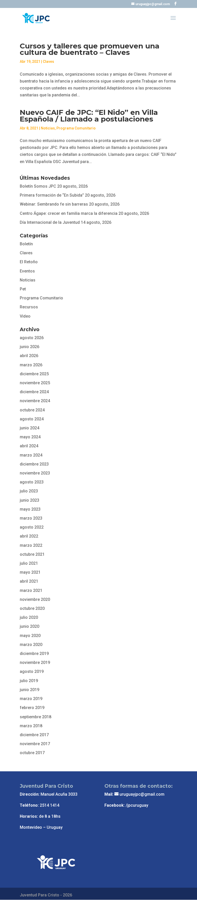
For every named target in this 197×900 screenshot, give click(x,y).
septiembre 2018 (35, 716)
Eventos (27, 271)
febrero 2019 (32, 707)
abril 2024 (29, 445)
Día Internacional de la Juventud (50, 222)
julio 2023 (29, 491)
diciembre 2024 (34, 391)
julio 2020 (29, 617)
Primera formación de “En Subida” (52, 195)
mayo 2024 (30, 436)
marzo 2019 (31, 698)
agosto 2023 (32, 482)
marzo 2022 (31, 545)
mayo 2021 (30, 572)
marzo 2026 (31, 364)
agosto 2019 (32, 671)
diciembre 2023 (34, 464)
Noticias (48, 128)
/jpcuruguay (137, 805)
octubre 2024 (32, 410)
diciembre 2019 (34, 653)
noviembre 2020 (35, 599)
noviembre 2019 (35, 662)
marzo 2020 (31, 644)
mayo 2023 (30, 509)
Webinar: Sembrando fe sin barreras (54, 204)
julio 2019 (29, 680)
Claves (48, 61)
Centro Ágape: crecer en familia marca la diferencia (68, 213)
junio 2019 (29, 689)
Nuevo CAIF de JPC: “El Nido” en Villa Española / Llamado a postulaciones (89, 115)
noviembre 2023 (35, 473)
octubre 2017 (32, 752)
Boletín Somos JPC (38, 186)
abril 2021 (29, 581)
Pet (23, 289)
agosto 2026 (32, 337)
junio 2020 (29, 626)
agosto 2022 (32, 527)
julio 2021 (29, 563)
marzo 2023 (31, 518)
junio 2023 (29, 500)
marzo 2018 (31, 725)
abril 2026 (29, 355)
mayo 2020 (30, 635)
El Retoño (29, 261)
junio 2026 (29, 346)
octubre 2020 (32, 608)
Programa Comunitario (76, 128)
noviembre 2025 (35, 382)
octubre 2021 (32, 554)
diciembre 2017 (34, 734)
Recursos (29, 307)
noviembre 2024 (35, 400)
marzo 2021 (31, 590)
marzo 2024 (31, 455)
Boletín (26, 243)
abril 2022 (29, 536)
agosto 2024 (32, 419)
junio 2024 (29, 428)
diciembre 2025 (34, 373)
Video (25, 316)
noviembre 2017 (35, 743)
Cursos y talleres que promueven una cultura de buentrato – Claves (89, 49)
